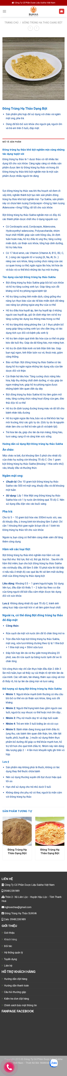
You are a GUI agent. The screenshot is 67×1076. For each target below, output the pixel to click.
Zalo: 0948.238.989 (14, 919)
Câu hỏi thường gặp (15, 992)
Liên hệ (8, 965)
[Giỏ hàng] (61, 11)
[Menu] (4, 11)
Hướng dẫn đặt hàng (15, 978)
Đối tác (8, 946)
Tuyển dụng (10, 959)
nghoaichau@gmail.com (17, 907)
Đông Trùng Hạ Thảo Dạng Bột (42, 22)
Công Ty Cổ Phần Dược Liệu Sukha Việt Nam (29, 884)
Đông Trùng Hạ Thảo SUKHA (20, 913)
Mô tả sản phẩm (11, 142)
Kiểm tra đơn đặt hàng (16, 998)
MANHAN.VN (47, 1063)
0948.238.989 (11, 890)
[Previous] (2, 839)
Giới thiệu (9, 932)
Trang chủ (11, 22)
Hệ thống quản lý (13, 952)
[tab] (33, 142)
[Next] (64, 839)
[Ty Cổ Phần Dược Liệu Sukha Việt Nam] (33, 11)
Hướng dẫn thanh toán (16, 985)
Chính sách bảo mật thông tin (20, 1005)
